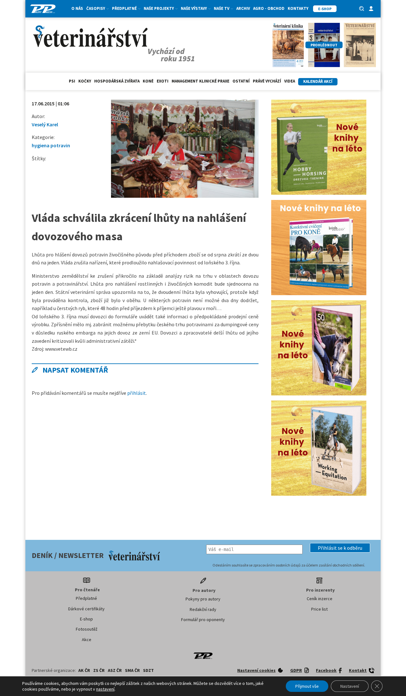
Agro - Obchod (269, 8)
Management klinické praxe (200, 81)
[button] (340, 548)
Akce (86, 639)
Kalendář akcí (317, 81)
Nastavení (349, 686)
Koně (148, 81)
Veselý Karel (45, 124)
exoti (162, 81)
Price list (319, 609)
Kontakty (298, 8)
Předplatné (86, 598)
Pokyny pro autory (203, 599)
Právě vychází (267, 81)
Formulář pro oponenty (203, 619)
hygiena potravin (51, 145)
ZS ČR (99, 670)
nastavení (105, 689)
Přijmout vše (307, 686)
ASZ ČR (115, 670)
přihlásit (136, 393)
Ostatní (241, 81)
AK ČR (84, 670)
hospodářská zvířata (117, 81)
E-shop (86, 619)
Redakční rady (203, 609)
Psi (72, 81)
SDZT (148, 670)
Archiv (243, 8)
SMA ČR (132, 670)
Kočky (84, 81)
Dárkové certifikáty (86, 609)
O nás (77, 8)
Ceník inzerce (319, 598)
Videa (289, 81)
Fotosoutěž (86, 629)
